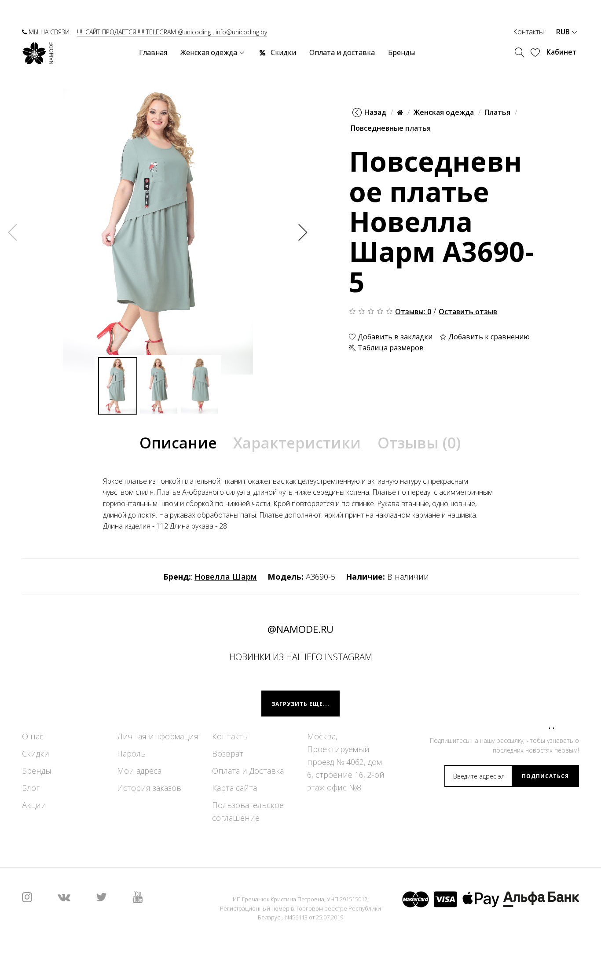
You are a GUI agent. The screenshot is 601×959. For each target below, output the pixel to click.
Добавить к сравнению (488, 337)
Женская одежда (444, 112)
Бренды (36, 771)
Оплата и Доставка (248, 771)
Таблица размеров (390, 348)
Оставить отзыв (468, 311)
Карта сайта (234, 788)
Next (303, 232)
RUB (564, 32)
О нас (33, 736)
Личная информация (157, 736)
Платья (497, 112)
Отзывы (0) (419, 443)
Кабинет (561, 52)
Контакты (528, 32)
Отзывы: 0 (413, 311)
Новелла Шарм (225, 576)
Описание (178, 443)
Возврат (227, 754)
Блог (31, 788)
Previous (13, 232)
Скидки (35, 754)
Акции (34, 805)
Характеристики (297, 443)
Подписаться (545, 776)
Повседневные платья (391, 128)
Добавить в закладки (394, 337)
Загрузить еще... (300, 704)
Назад (375, 112)
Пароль (131, 754)
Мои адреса (139, 771)
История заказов (149, 788)
